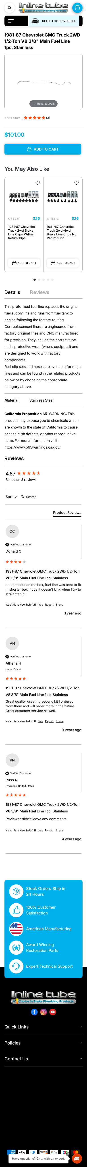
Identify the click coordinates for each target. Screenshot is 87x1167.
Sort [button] (9, 496)
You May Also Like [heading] (26, 169)
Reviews (40, 292)
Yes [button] (40, 604)
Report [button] (49, 604)
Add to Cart (27, 263)
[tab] (67, 513)
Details (12, 292)
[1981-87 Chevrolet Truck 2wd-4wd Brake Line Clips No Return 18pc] (63, 196)
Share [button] (59, 604)
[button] (37, 118)
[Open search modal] (9, 8)
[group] (43, 473)
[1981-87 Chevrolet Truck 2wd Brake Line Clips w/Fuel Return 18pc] (24, 196)
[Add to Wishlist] (37, 183)
